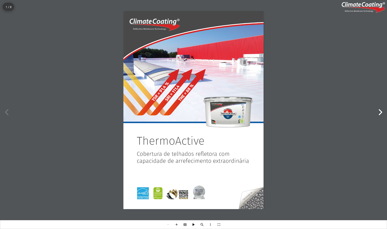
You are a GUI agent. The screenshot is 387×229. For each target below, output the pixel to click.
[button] (380, 112)
